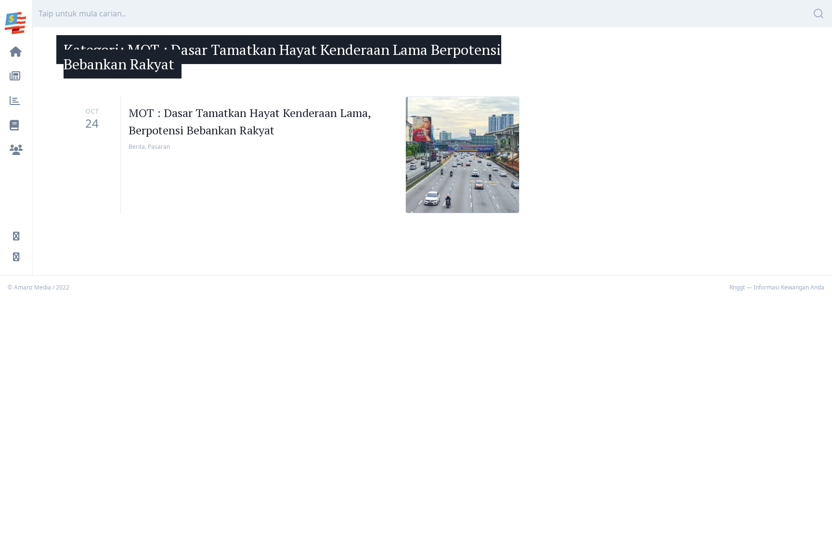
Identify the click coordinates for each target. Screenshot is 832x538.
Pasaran (159, 147)
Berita (137, 147)
